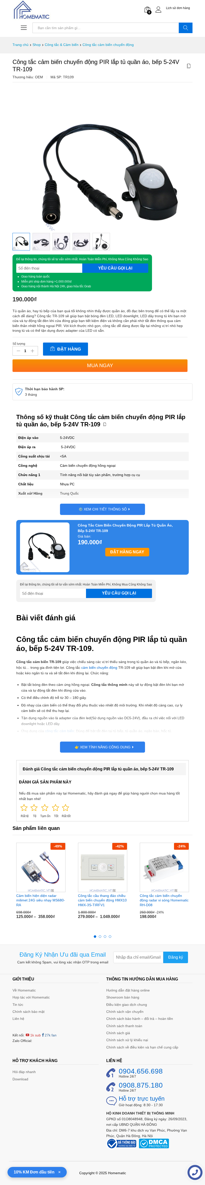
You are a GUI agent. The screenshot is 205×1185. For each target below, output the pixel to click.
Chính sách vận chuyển (125, 1012)
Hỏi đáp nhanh (24, 1072)
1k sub (35, 1035)
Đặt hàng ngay (127, 552)
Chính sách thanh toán (124, 1026)
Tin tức (17, 1005)
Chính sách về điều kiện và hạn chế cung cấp (142, 1047)
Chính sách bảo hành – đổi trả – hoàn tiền (139, 1019)
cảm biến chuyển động (99, 668)
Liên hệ (18, 1019)
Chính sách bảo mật (28, 1012)
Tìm (185, 28)
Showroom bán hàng (122, 997)
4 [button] (110, 936)
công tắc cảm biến (59, 731)
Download (20, 1079)
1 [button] (95, 936)
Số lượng (18, 343)
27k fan (50, 1035)
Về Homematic (24, 990)
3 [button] (105, 936)
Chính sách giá (118, 1033)
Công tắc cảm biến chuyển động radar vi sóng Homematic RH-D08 (164, 900)
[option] (21, 241)
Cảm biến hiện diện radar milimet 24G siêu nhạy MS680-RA (40, 900)
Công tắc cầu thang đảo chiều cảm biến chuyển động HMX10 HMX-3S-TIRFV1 (102, 900)
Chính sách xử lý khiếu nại (127, 1040)
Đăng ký (175, 957)
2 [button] (100, 936)
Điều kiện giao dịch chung (126, 1005)
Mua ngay (100, 365)
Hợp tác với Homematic (31, 997)
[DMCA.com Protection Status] (154, 1143)
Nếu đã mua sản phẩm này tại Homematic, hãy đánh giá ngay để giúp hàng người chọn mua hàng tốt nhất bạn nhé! (99, 796)
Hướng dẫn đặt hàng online (128, 990)
